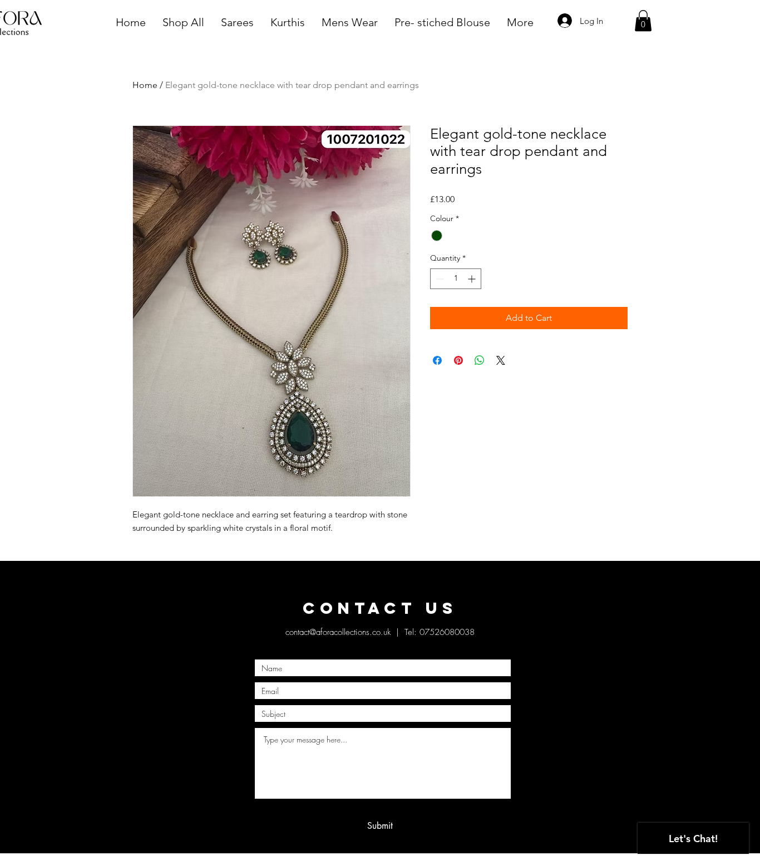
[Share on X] (500, 360)
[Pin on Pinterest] (458, 360)
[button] (643, 20)
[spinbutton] (456, 279)
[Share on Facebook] (437, 360)
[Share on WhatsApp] (479, 360)
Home (144, 85)
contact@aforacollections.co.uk (338, 632)
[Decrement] (439, 279)
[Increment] (473, 279)
